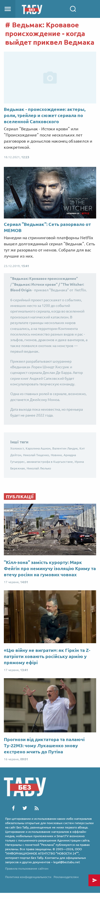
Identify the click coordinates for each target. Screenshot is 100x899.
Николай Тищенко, (36, 455)
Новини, (57, 455)
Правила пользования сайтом (26, 868)
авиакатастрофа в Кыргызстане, (50, 461)
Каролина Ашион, (38, 448)
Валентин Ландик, (65, 448)
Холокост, (17, 448)
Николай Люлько (39, 468)
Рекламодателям (66, 877)
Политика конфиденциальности (28, 877)
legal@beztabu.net (66, 862)
